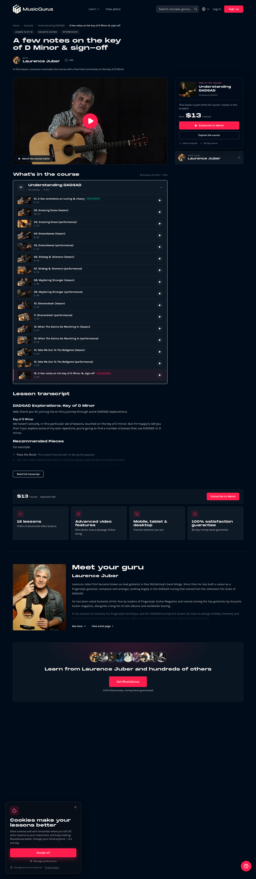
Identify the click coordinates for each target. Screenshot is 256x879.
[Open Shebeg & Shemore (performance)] (90, 270)
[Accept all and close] (75, 807)
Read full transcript (28, 474)
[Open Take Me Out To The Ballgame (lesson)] (90, 352)
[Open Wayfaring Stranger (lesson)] (90, 282)
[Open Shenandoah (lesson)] (90, 305)
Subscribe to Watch (211, 125)
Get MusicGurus (128, 681)
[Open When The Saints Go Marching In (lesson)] (90, 328)
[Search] (196, 9)
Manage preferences (45, 861)
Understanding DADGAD (51, 25)
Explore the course (209, 135)
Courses (28, 25)
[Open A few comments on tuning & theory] (90, 200)
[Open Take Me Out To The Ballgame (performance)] (90, 363)
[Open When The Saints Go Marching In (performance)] (90, 340)
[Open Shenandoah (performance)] (90, 317)
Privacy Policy (52, 867)
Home (16, 25)
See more (77, 626)
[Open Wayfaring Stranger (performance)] (90, 293)
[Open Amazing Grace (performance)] (90, 224)
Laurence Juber (41, 61)
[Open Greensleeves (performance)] (90, 247)
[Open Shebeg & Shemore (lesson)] (90, 258)
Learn (92, 9)
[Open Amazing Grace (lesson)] (90, 212)
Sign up (234, 9)
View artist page (101, 626)
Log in (217, 9)
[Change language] (206, 9)
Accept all (43, 852)
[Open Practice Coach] (246, 866)
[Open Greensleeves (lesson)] (90, 235)
